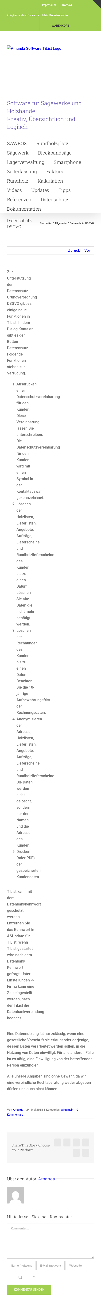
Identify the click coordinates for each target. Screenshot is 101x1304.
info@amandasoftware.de (23, 15)
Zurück (74, 250)
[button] (65, 208)
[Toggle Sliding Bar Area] (97, 4)
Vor (87, 250)
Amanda (18, 1109)
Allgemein (67, 1109)
